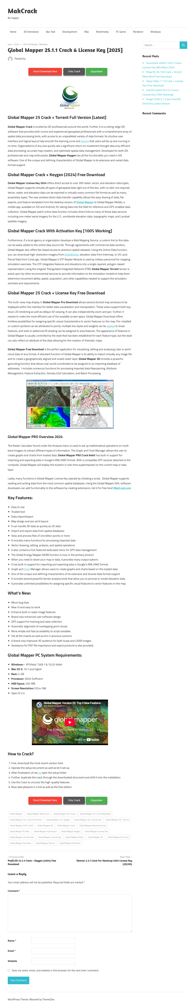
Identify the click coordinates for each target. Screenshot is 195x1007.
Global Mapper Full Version (45, 831)
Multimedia (102, 32)
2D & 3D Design (30, 44)
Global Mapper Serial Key (20, 843)
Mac (86, 32)
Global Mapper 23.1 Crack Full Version (26, 819)
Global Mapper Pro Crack (118, 837)
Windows (156, 32)
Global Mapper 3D (45, 825)
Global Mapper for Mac (19, 831)
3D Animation (31, 32)
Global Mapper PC (95, 837)
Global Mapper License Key (49, 837)
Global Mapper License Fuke (22, 837)
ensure (85, 141)
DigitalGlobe (71, 254)
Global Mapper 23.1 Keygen (58, 819)
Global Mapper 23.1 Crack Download (95, 813)
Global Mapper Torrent (45, 843)
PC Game (121, 32)
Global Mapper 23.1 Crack (64, 813)
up (39, 773)
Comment (14, 891)
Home (13, 32)
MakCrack (22, 11)
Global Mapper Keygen (70, 831)
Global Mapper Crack (66, 825)
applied (111, 326)
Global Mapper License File (96, 831)
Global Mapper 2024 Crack (38, 813)
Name (12, 941)
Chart (27, 569)
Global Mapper (85, 202)
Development (69, 32)
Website (12, 961)
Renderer (138, 32)
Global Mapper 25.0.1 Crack (21, 825)
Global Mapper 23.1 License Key (87, 819)
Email (12, 951)
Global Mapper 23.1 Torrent (117, 819)
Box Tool (50, 32)
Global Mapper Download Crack (92, 825)
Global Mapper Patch (74, 837)
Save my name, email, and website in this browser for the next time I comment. (55, 970)
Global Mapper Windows (69, 843)
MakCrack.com (122, 488)
